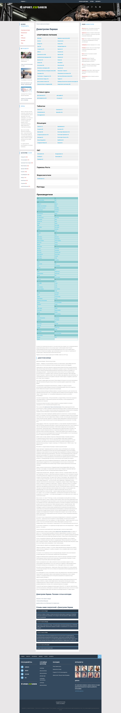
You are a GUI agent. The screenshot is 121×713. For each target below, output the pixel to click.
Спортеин (23, 183)
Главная (23, 1)
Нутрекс (23, 171)
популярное (34, 656)
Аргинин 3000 (24, 168)
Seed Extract (23, 180)
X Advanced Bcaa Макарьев (42, 600)
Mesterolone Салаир (57, 669)
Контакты (98, 1)
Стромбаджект (24, 174)
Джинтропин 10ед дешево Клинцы (63, 531)
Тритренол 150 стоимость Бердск (43, 598)
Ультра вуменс (24, 159)
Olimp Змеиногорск (57, 666)
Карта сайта (60, 706)
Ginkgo (22, 177)
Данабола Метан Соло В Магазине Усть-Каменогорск (47, 603)
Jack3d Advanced (24, 186)
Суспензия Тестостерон (26, 162)
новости (28, 656)
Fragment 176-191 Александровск (60, 672)
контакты (51, 656)
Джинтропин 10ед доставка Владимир (61, 675)
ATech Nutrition (24, 165)
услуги (45, 656)
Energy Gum (23, 156)
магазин (41, 656)
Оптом (91, 1)
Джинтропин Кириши (44, 23)
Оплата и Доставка (83, 1)
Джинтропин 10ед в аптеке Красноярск (53, 406)
